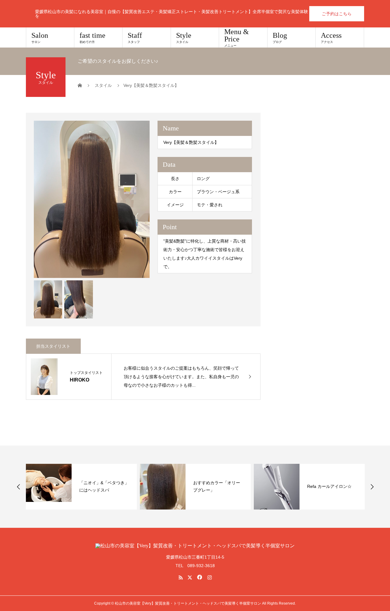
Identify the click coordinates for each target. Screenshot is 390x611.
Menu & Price (236, 37)
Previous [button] (19, 487)
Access (331, 37)
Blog (280, 37)
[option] (92, 199)
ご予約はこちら (337, 13)
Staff (135, 37)
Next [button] (372, 487)
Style (183, 37)
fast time (92, 37)
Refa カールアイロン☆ (329, 486)
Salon (39, 37)
